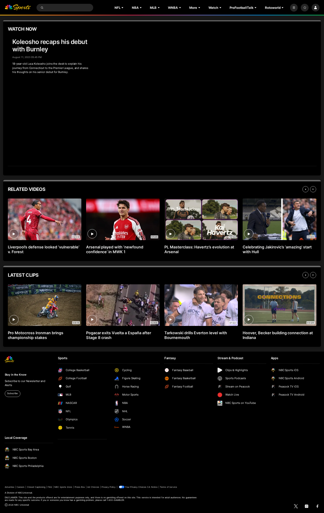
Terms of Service (168, 487)
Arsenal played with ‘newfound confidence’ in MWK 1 (114, 249)
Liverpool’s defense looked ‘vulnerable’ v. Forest (43, 249)
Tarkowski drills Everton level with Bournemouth (195, 335)
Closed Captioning (36, 487)
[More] (294, 8)
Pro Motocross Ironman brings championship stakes (36, 335)
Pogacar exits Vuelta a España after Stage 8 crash (118, 335)
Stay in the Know (16, 374)
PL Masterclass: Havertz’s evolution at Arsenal (199, 249)
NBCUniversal (25, 492)
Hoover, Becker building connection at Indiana (278, 335)
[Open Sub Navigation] (122, 8)
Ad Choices (93, 487)
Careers (20, 487)
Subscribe (12, 393)
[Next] (313, 189)
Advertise (9, 487)
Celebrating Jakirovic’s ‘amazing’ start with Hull (277, 249)
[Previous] (305, 189)
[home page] (18, 7)
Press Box (80, 487)
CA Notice (152, 487)
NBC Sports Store (63, 487)
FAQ (50, 487)
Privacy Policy (109, 487)
